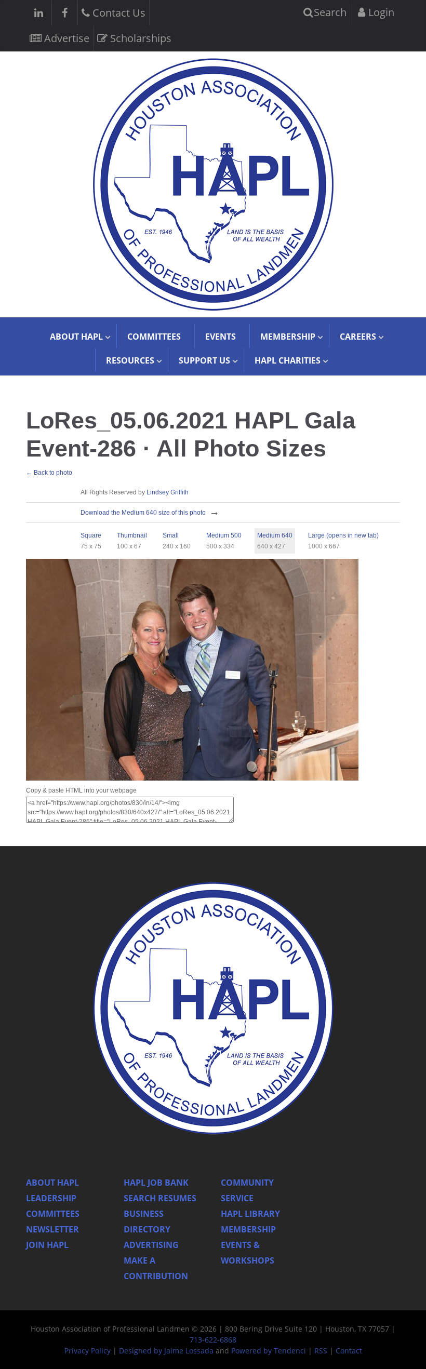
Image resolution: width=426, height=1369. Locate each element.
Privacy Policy (87, 1350)
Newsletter (52, 1229)
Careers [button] (358, 336)
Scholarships (139, 38)
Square (91, 535)
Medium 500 (224, 535)
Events (220, 336)
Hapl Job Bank (156, 1182)
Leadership (51, 1198)
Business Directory (147, 1221)
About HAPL (52, 1182)
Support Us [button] (204, 360)
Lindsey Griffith (168, 492)
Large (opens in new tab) (343, 535)
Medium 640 (274, 535)
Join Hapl (47, 1245)
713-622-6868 (213, 1340)
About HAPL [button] (76, 336)
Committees (154, 336)
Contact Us (117, 13)
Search (329, 12)
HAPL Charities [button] (288, 360)
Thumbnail (132, 535)
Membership (248, 1229)
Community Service (247, 1190)
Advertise (65, 38)
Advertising (151, 1245)
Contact (349, 1350)
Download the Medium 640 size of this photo (143, 512)
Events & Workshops (247, 1252)
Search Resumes (160, 1198)
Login (380, 12)
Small (171, 535)
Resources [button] (130, 360)
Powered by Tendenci (268, 1350)
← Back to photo (49, 472)
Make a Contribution (156, 1268)
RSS (320, 1350)
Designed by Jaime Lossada (166, 1350)
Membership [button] (287, 336)
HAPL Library (250, 1213)
